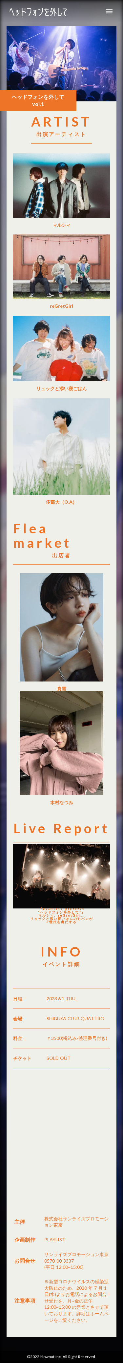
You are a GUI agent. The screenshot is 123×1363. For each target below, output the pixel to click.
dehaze (109, 11)
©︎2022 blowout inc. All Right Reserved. (61, 1356)
